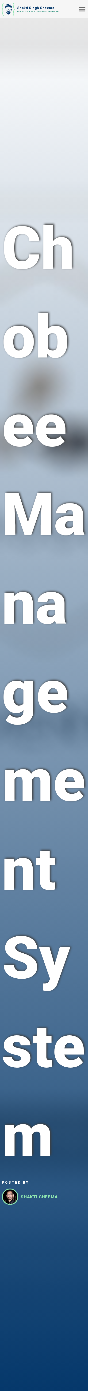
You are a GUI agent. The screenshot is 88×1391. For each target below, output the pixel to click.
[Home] (8, 9)
